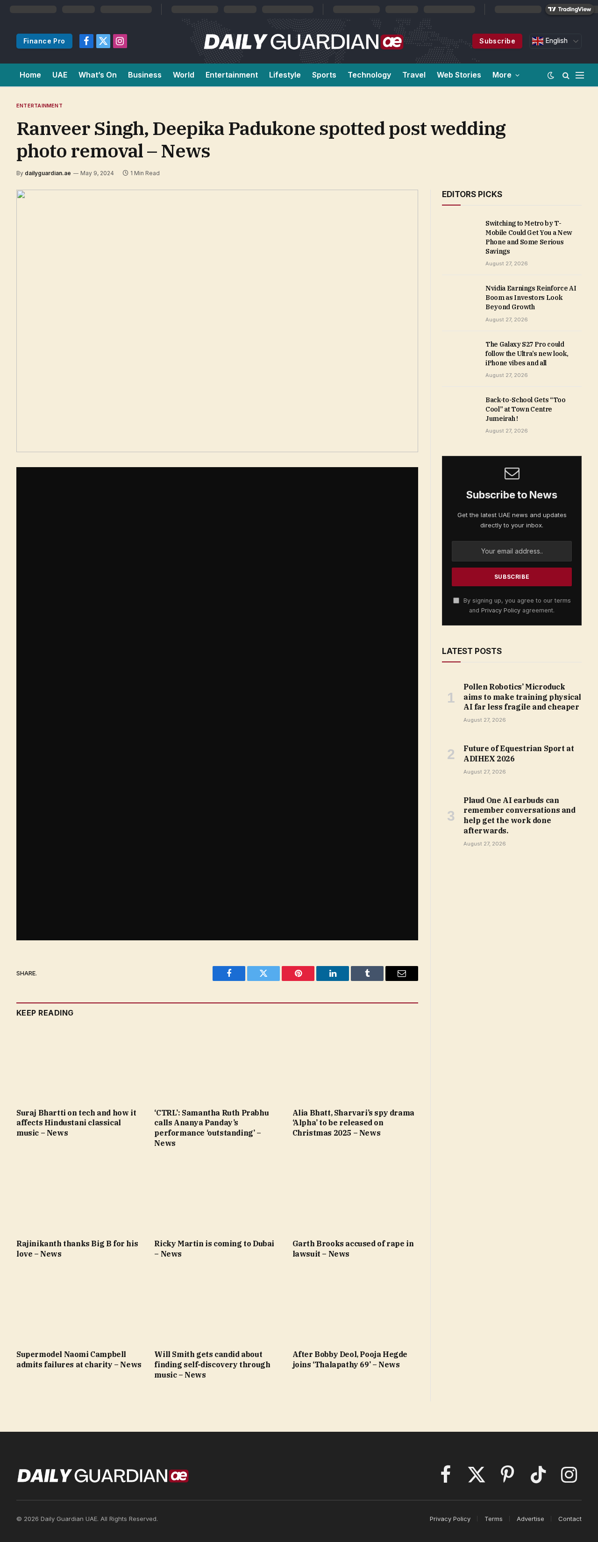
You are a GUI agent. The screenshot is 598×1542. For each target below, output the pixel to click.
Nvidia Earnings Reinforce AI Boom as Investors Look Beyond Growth (530, 297)
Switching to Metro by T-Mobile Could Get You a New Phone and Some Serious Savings (528, 237)
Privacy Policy (500, 610)
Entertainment (232, 74)
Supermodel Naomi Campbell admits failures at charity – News (79, 1359)
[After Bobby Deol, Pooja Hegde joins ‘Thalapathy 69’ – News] (355, 1307)
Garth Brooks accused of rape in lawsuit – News (353, 1248)
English (555, 40)
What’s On (97, 74)
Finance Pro (44, 41)
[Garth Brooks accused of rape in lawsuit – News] (355, 1196)
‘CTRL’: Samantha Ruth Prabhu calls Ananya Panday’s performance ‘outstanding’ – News (211, 1128)
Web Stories (459, 74)
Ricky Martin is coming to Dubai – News (214, 1248)
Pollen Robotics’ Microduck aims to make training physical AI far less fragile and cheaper (522, 697)
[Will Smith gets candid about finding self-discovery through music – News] (217, 1307)
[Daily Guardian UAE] (303, 41)
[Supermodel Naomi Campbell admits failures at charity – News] (79, 1307)
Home (30, 74)
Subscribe (497, 41)
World (183, 74)
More (502, 74)
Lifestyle (285, 74)
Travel (414, 74)
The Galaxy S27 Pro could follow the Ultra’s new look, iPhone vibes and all (526, 353)
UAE (59, 74)
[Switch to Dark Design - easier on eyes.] (550, 75)
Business (145, 74)
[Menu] (580, 74)
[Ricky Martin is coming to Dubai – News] (217, 1196)
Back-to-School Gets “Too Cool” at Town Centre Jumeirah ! (525, 409)
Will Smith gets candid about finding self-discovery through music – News (212, 1364)
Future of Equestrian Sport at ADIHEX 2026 (518, 753)
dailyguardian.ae (48, 173)
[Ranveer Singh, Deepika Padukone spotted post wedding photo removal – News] (217, 321)
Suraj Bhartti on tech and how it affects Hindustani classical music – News (76, 1123)
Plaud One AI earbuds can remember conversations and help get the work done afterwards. (519, 815)
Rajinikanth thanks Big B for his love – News (77, 1248)
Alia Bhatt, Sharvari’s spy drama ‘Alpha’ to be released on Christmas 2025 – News (353, 1123)
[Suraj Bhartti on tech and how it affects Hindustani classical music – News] (79, 1065)
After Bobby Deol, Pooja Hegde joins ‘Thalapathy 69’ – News (349, 1359)
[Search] (566, 74)
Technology (369, 74)
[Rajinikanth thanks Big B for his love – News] (79, 1196)
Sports (324, 74)
